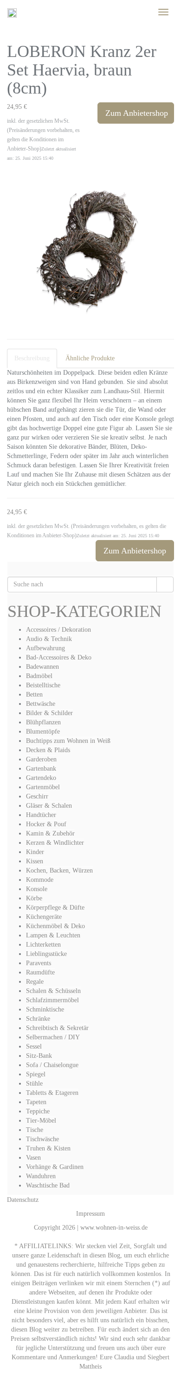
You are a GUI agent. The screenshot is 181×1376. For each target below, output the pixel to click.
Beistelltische (43, 685)
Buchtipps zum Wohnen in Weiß (68, 740)
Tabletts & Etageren (52, 1092)
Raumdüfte (40, 972)
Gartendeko (41, 777)
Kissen (34, 861)
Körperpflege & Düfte (55, 907)
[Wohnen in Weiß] (12, 12)
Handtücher (41, 814)
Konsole (36, 889)
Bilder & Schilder (49, 713)
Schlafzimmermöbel (52, 1000)
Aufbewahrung (45, 648)
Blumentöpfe (43, 731)
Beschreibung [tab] (32, 358)
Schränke (38, 1018)
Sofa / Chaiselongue (52, 1065)
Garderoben (41, 759)
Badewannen (42, 666)
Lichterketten (43, 944)
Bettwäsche (40, 703)
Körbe (34, 898)
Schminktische (45, 1009)
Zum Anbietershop (136, 113)
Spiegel (35, 1074)
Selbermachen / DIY (53, 1037)
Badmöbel (39, 675)
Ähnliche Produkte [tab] (90, 358)
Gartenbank (41, 768)
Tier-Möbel (41, 1120)
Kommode (39, 879)
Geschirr (37, 796)
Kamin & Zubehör (50, 833)
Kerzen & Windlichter (55, 842)
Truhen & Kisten (48, 1148)
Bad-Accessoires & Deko (58, 657)
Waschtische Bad (48, 1185)
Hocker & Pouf (46, 824)
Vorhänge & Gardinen (55, 1166)
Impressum (90, 1213)
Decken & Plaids (48, 750)
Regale (35, 981)
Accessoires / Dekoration (58, 629)
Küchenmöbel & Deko (55, 926)
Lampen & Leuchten (53, 935)
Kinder (35, 851)
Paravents (38, 963)
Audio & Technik (49, 638)
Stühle (34, 1083)
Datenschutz (23, 1199)
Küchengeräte (44, 916)
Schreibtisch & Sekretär (57, 1027)
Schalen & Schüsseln (53, 990)
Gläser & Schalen (49, 805)
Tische (34, 1129)
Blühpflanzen (43, 722)
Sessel (34, 1046)
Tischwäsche (42, 1139)
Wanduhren (41, 1176)
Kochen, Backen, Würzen (59, 870)
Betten (34, 694)
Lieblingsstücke (46, 953)
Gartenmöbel (43, 787)
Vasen (33, 1157)
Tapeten (36, 1102)
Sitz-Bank (39, 1055)
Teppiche (38, 1111)
